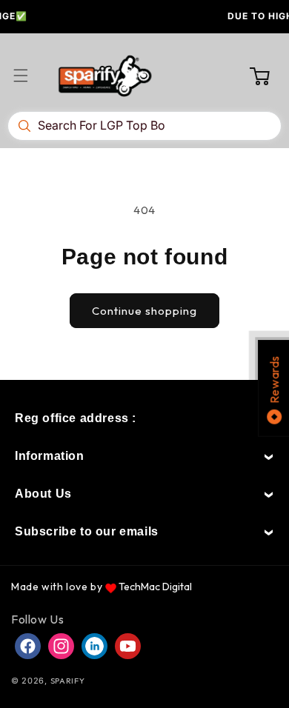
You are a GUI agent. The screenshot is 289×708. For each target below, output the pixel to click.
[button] (29, 75)
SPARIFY (67, 680)
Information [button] (49, 456)
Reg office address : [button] (75, 418)
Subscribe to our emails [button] (87, 531)
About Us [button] (43, 493)
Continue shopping (144, 311)
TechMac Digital (155, 586)
